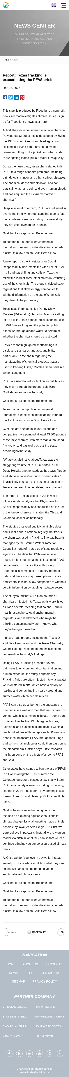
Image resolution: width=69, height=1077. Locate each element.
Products (53, 964)
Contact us (50, 973)
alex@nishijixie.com (40, 1072)
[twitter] (29, 1053)
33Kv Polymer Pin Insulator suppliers (17, 1027)
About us (30, 964)
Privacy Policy (44, 981)
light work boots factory (48, 1027)
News (13, 973)
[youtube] (39, 1053)
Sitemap (18, 981)
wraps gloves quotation (13, 1037)
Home (6, 60)
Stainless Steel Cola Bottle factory (14, 1017)
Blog (29, 973)
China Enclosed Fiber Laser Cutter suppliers (17, 1007)
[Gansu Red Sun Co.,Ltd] (6, 5)
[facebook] (9, 1053)
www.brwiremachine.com (50, 1016)
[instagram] (50, 1053)
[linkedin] (19, 1053)
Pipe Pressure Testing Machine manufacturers (46, 1007)
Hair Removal (44, 1036)
